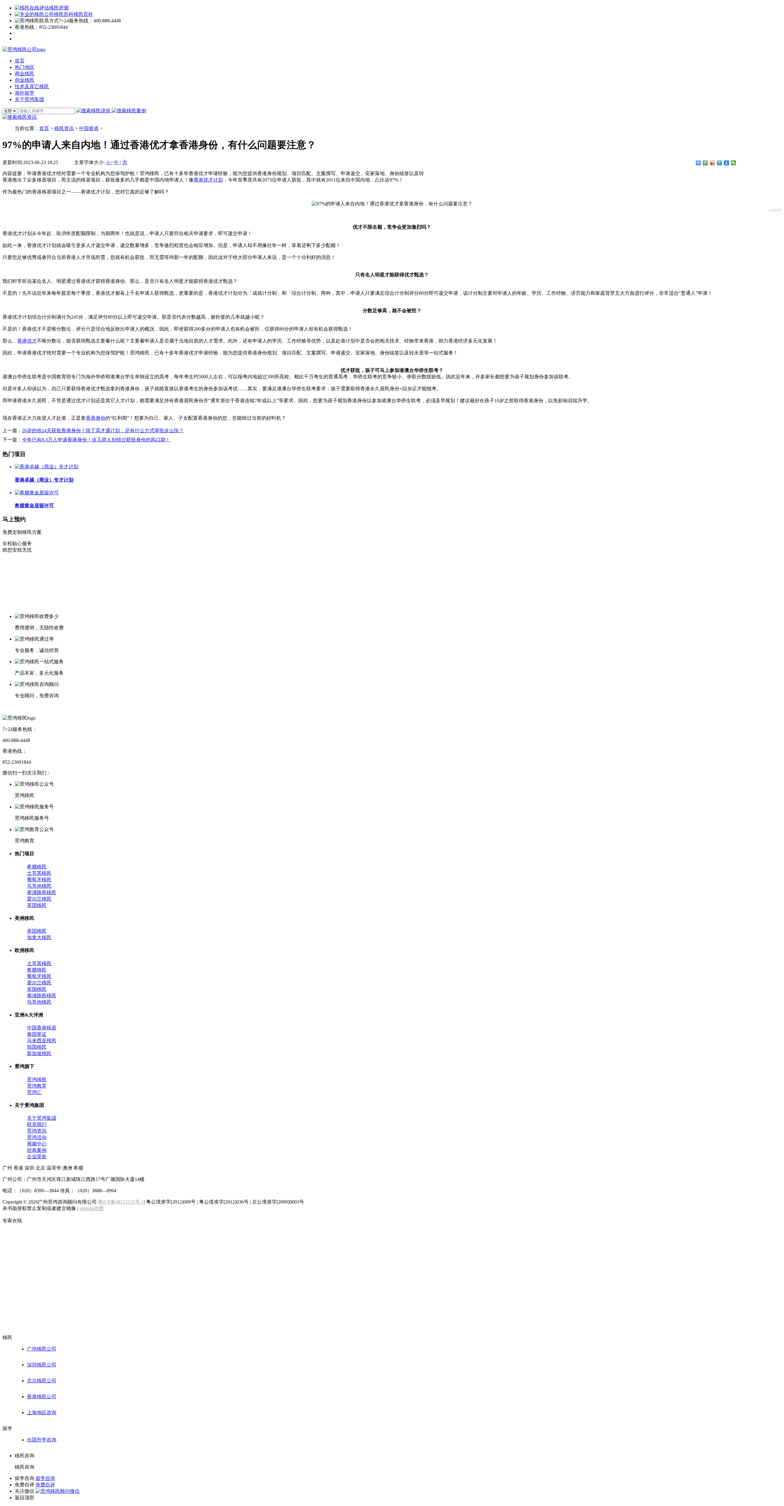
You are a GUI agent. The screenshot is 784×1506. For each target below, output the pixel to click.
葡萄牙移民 (39, 879)
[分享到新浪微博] (712, 162)
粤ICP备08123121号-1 (121, 1201)
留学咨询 (45, 1478)
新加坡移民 (39, 1053)
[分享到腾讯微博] (719, 162)
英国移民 (37, 905)
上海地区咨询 (41, 1412)
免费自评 (45, 1484)
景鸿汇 (34, 1092)
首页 (44, 128)
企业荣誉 (37, 1156)
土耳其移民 (39, 873)
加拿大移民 (39, 937)
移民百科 (83, 14)
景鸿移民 (37, 1079)
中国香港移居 (41, 1027)
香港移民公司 (41, 1396)
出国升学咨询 (41, 1439)
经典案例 (37, 1150)
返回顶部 (24, 1497)
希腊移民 (37, 866)
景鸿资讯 (37, 1130)
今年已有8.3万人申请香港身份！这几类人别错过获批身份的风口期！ (96, 439)
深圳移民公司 (41, 1364)
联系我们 (37, 1124)
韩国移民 (37, 1047)
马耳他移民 (39, 886)
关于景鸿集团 (41, 1118)
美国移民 (37, 931)
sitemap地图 (91, 1208)
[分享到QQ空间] (705, 162)
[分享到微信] (733, 162)
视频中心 (37, 1143)
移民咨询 (24, 1467)
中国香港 (89, 128)
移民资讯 (64, 128)
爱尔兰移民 (39, 898)
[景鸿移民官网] (23, 49)
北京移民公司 (41, 1380)
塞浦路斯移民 (41, 892)
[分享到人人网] (726, 162)
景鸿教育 (37, 1085)
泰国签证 (37, 1034)
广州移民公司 (41, 1348)
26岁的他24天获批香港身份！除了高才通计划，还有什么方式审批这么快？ (103, 430)
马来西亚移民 (41, 1040)
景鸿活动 (37, 1137)
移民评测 (59, 7)
